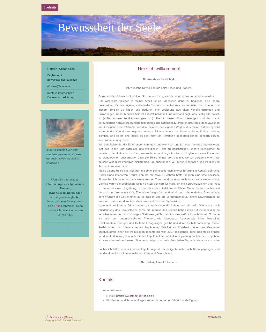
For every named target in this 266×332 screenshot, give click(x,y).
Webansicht (214, 316)
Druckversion (56, 317)
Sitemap (69, 317)
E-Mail (58, 205)
